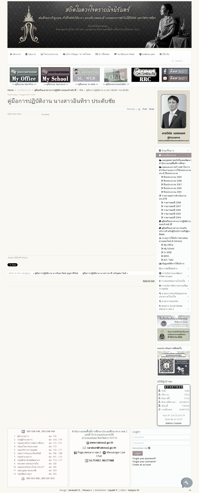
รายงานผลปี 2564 (172, 217)
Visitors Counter (174, 423)
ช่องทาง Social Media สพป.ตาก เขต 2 (170, 307)
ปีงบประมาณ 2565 (172, 191)
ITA (81, 90)
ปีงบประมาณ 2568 (172, 180)
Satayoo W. (133, 490)
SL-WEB (167, 252)
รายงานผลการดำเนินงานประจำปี (172, 197)
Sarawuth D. (74, 490)
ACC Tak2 (168, 259)
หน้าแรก (16, 54)
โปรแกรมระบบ (50, 54)
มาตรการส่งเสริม (169, 301)
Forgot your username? (144, 461)
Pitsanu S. (87, 490)
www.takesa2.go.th (101, 442)
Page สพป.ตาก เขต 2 (89, 452)
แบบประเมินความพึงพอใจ (169, 348)
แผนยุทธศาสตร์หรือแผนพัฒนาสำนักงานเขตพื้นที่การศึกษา (175, 162)
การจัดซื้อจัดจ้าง (169, 268)
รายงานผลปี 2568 (172, 202)
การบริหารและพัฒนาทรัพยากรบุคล (171, 275)
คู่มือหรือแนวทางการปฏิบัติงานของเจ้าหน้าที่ (55, 90)
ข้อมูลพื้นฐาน (167, 150)
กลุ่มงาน (31, 54)
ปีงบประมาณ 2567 (172, 184)
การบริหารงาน (168, 155)
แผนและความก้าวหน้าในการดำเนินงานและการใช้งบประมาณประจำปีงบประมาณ (175, 170)
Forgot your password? (144, 458)
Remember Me (140, 448)
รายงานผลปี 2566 (172, 209)
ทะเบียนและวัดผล (125, 54)
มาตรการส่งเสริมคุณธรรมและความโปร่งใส (173, 295)
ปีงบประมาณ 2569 (172, 176)
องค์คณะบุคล (148, 54)
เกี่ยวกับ (165, 54)
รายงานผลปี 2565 (172, 213)
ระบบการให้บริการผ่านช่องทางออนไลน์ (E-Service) (173, 239)
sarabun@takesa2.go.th (101, 447)
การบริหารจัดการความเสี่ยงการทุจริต (173, 287)
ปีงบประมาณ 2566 (172, 188)
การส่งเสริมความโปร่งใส (173, 280)
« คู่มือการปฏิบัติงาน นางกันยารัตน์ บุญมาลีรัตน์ (56, 273)
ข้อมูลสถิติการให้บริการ (173, 263)
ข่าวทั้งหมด (103, 54)
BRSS (166, 256)
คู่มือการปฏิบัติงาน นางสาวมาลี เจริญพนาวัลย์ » (105, 273)
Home (10, 90)
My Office (168, 244)
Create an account (141, 464)
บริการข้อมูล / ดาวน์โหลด (78, 54)
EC (116, 84)
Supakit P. (113, 490)
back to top (149, 280)
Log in (137, 453)
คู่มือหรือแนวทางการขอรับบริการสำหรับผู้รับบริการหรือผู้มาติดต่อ (174, 231)
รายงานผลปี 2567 (172, 206)
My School (168, 248)
